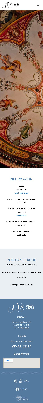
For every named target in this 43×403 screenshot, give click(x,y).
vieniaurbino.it (21, 216)
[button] (38, 5)
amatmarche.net (21, 193)
